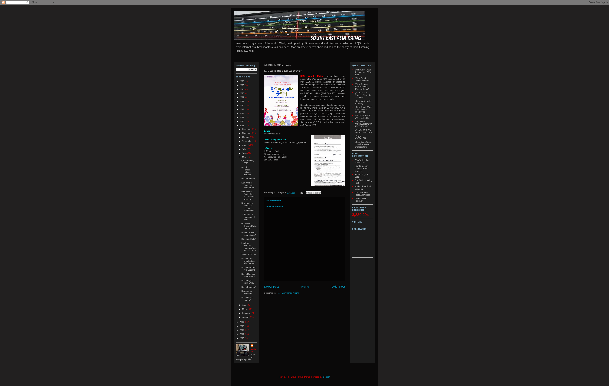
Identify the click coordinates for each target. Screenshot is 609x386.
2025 (242, 85)
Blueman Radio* (248, 239)
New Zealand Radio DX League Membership (248, 207)
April (244, 305)
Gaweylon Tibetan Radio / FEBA (248, 226)
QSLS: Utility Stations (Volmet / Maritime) (363, 95)
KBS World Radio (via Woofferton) (247, 185)
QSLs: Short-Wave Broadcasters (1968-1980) (363, 109)
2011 (242, 334)
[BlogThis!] (310, 192)
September (247, 141)
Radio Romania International (248, 275)
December (247, 129)
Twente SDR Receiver (360, 199)
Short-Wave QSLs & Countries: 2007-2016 (363, 72)
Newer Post (271, 286)
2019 (242, 109)
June (244, 153)
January (246, 317)
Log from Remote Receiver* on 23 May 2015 (248, 247)
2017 (242, 117)
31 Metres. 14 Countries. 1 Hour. (248, 217)
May (244, 157)
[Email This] (307, 192)
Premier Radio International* (248, 233)
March (245, 309)
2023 (242, 93)
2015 (242, 125)
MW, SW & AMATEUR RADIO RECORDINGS (363, 124)
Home (305, 286)
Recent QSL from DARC (247, 281)
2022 (242, 97)
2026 (242, 81)
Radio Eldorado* (248, 287)
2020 (242, 105)
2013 (242, 326)
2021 (242, 101)
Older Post (338, 286)
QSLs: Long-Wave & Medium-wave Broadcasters (363, 144)
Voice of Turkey (248, 254)
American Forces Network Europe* (246, 171)
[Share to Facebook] (316, 192)
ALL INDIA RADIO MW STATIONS (363, 116)
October (246, 137)
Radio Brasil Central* (246, 298)
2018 (242, 113)
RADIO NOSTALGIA (360, 137)
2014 (242, 322)
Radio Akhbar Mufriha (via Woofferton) (248, 261)
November (247, 133)
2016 (242, 121)
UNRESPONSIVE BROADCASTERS (363, 131)
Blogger (326, 377)
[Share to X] (313, 192)
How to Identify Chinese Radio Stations (361, 168)
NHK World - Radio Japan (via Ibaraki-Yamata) (248, 195)
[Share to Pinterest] (319, 192)
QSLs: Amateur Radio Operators (362, 79)
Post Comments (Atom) (288, 293)
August (245, 145)
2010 (242, 338)
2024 (242, 89)
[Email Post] (301, 192)
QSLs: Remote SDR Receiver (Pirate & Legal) (362, 86)
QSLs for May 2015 (247, 162)
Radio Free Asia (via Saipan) (248, 268)
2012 (242, 330)
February (246, 313)
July (244, 149)
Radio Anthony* (248, 178)
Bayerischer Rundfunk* (247, 292)
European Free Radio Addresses (362, 193)
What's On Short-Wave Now (362, 161)
